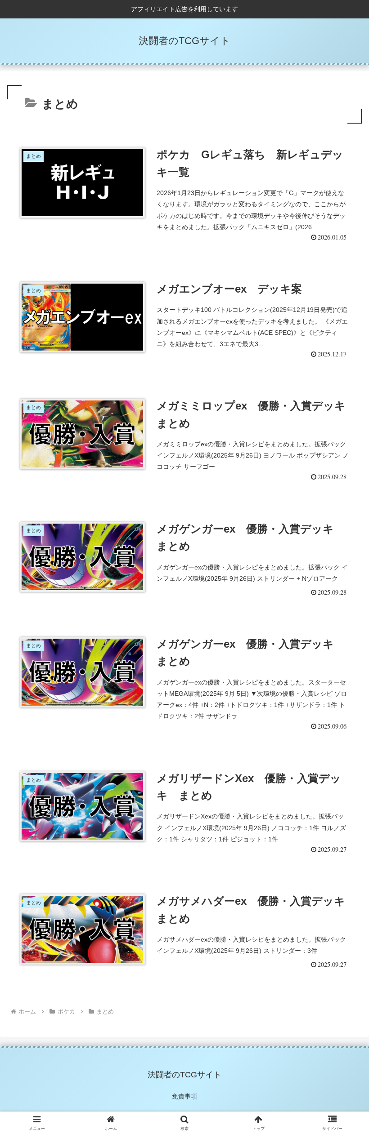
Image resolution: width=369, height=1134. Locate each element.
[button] (341, 1077)
